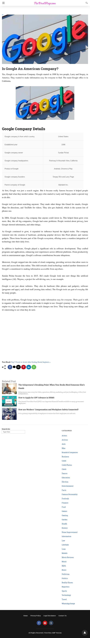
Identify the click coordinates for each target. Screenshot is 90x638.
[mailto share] (18, 367)
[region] (44, 10)
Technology (66, 595)
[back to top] (85, 633)
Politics (65, 578)
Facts (64, 490)
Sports (64, 591)
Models (64, 553)
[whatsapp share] (34, 367)
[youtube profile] (45, 623)
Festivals (65, 498)
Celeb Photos (67, 465)
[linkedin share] (28, 367)
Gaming (65, 515)
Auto (64, 444)
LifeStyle (65, 545)
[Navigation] (3, 3)
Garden (64, 519)
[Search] (86, 2)
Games (64, 511)
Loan (64, 549)
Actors (64, 436)
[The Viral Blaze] (45, 2)
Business (65, 456)
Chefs (64, 469)
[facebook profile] (39, 623)
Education (66, 477)
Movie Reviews (68, 557)
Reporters (65, 587)
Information (66, 536)
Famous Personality (69, 494)
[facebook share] (10, 367)
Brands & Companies (70, 452)
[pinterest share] (23, 367)
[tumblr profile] (51, 623)
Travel (64, 599)
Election (65, 482)
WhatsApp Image (68, 603)
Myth (64, 566)
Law (63, 540)
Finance (65, 503)
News (64, 570)
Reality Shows (67, 582)
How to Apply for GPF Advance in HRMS (36, 397)
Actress (65, 440)
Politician (65, 574)
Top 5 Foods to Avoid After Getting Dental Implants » (31, 362)
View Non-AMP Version (53, 633)
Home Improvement (69, 532)
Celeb (64, 461)
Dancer (65, 473)
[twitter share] (14, 367)
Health (64, 524)
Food (64, 507)
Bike (63, 448)
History (65, 528)
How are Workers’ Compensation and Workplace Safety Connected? (48, 409)
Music (64, 561)
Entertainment (67, 486)
